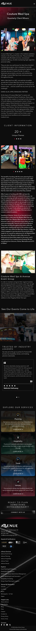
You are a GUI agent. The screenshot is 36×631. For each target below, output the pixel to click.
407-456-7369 (4, 533)
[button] (14, 138)
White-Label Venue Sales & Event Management (13, 574)
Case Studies (4, 604)
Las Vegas (3, 589)
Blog (2, 606)
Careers (3, 611)
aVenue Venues (5, 563)
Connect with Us (18, 512)
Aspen (2, 596)
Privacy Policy (4, 616)
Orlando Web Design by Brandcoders (18, 629)
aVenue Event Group (6, 554)
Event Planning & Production (8, 569)
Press (2, 609)
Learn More (17, 429)
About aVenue (5, 602)
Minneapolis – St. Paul (7, 594)
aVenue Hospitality (6, 558)
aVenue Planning (5, 556)
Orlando (3, 586)
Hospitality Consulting (7, 578)
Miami (2, 591)
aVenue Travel (4, 561)
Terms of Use (4, 619)
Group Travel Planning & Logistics (10, 581)
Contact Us (4, 614)
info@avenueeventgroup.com (9, 535)
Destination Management (7, 571)
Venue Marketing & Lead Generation (11, 576)
